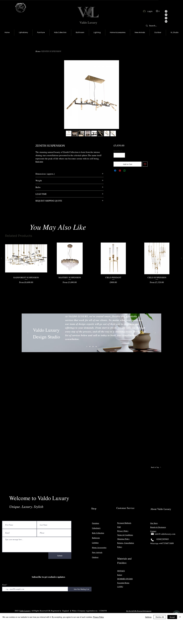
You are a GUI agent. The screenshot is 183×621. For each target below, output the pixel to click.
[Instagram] (166, 18)
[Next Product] (181, 258)
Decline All (160, 617)
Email (4, 585)
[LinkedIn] (166, 21)
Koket (119, 574)
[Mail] (152, 533)
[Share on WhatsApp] (124, 170)
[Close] (180, 617)
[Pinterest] (166, 14)
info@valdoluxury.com (165, 533)
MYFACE (121, 570)
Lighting (95, 542)
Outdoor (95, 557)
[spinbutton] (119, 155)
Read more (39, 161)
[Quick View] (26, 258)
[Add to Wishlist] (145, 164)
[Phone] (152, 540)
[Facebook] (166, 11)
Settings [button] (148, 617)
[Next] (155, 333)
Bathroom (96, 537)
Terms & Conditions (125, 535)
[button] (158, 11)
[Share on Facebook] (115, 170)
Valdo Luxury (88, 22)
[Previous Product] (1, 258)
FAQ (119, 527)
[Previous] (27, 333)
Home (37, 51)
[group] (91, 263)
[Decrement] (115, 155)
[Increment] (123, 155)
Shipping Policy (123, 539)
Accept (172, 617)
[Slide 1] (86, 346)
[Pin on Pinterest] (119, 170)
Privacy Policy (98, 617)
